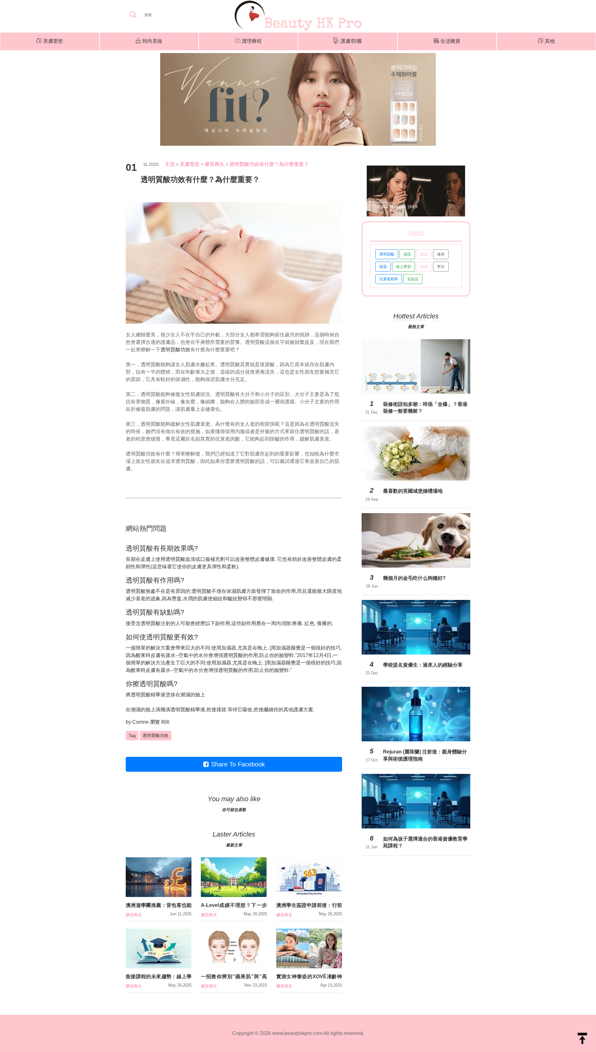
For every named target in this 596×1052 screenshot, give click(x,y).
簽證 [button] (407, 254)
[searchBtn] (133, 15)
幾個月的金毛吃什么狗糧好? (414, 578)
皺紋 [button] (424, 254)
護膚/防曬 (351, 41)
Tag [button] (132, 735)
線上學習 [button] (403, 266)
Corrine (140, 722)
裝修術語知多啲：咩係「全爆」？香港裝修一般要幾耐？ (425, 408)
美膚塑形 (53, 41)
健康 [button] (441, 254)
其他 (550, 41)
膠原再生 (214, 164)
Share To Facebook (238, 764)
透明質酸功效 (175, 349)
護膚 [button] (424, 266)
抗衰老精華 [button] (388, 279)
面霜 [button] (383, 266)
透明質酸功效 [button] (155, 735)
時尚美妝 (152, 41)
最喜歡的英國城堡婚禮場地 (413, 491)
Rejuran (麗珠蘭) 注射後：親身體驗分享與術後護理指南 (425, 755)
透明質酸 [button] (386, 254)
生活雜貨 (450, 41)
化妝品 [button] (412, 279)
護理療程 (252, 41)
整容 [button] (441, 266)
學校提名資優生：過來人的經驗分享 (423, 665)
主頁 (170, 164)
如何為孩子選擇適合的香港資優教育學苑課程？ (425, 842)
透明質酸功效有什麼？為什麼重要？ (269, 164)
